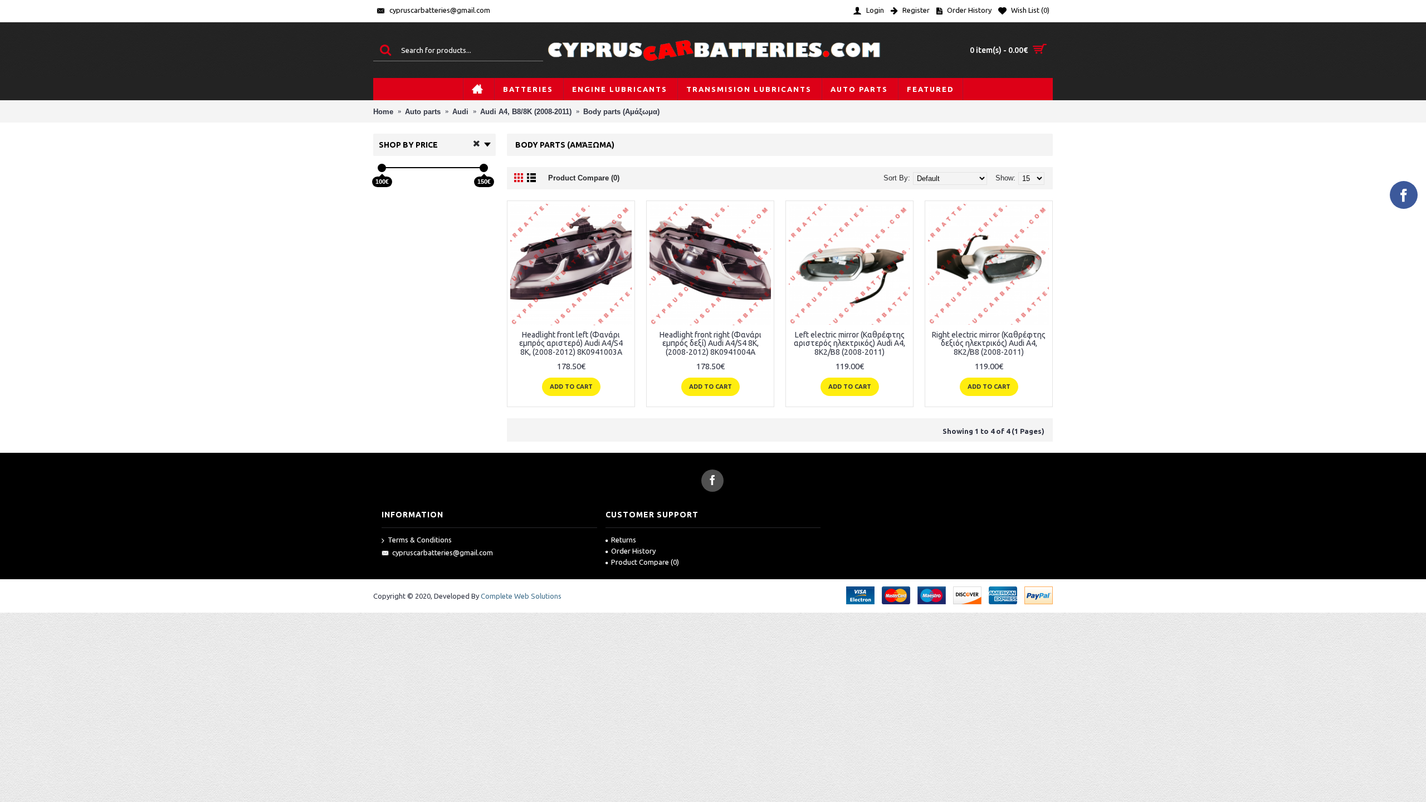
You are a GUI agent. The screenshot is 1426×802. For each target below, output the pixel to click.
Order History (633, 551)
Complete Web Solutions (521, 596)
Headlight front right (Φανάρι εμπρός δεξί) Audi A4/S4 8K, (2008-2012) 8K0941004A (710, 343)
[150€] (484, 168)
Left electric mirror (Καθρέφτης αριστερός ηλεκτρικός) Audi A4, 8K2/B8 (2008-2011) (849, 343)
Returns (623, 540)
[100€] (382, 168)
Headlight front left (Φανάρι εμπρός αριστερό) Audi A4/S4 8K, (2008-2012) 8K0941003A (571, 343)
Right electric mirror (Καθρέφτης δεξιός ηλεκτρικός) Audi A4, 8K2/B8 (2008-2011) (989, 343)
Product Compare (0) (583, 178)
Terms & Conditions (420, 540)
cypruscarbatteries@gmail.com (442, 552)
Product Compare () (645, 562)
